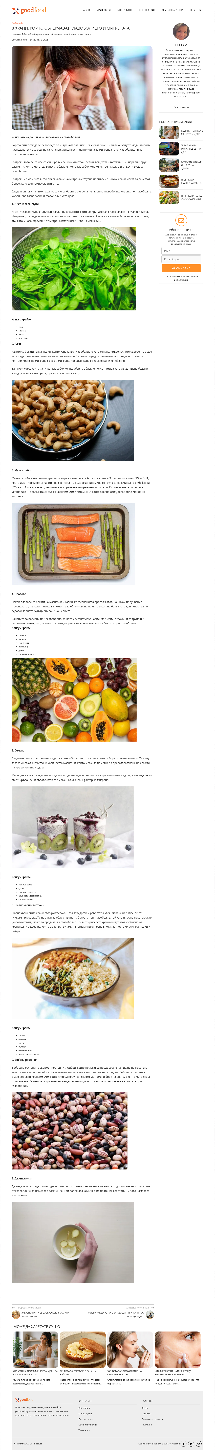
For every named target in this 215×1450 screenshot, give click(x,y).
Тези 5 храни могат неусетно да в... (191, 149)
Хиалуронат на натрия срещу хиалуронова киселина (173, 1372)
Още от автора (181, 107)
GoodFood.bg (36, 1443)
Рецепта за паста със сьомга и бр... (192, 197)
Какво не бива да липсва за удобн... (191, 165)
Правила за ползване (152, 1419)
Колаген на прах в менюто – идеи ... (192, 132)
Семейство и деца (87, 1424)
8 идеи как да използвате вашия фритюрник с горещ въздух (116, 1314)
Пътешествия (147, 10)
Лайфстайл (104, 10)
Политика (147, 1424)
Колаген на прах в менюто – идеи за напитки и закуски (35, 1372)
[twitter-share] (191, 1443)
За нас (145, 1407)
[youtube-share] (198, 1443)
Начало (86, 10)
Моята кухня (125, 10)
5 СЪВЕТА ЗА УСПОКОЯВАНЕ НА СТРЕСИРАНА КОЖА (124, 1372)
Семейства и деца (172, 10)
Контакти (146, 1413)
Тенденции (196, 10)
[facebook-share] (183, 1443)
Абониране (181, 268)
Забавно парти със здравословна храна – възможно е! (46, 1314)
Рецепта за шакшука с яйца (191, 181)
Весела (181, 45)
